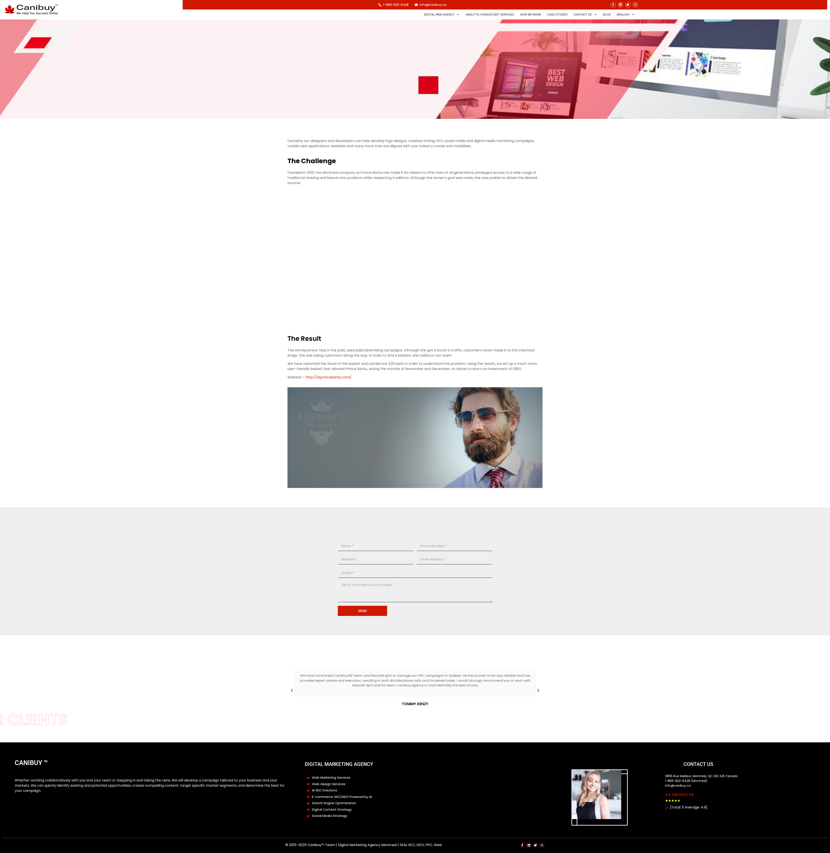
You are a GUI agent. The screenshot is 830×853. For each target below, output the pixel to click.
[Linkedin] (620, 4)
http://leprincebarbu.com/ (328, 377)
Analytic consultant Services (490, 14)
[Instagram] (635, 4)
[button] (292, 690)
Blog (607, 14)
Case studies (557, 14)
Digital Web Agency (439, 14)
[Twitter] (627, 4)
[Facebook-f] (612, 4)
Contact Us (582, 14)
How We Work (530, 14)
